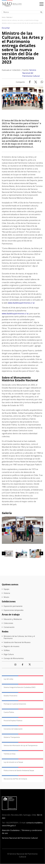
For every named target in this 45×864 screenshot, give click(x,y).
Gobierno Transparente (12, 737)
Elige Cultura (9, 654)
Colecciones (8, 623)
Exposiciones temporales (13, 610)
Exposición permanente (13, 606)
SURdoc (7, 650)
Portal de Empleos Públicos (13, 721)
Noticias (9, 17)
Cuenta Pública (9, 712)
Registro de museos (11, 646)
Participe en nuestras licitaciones (15, 704)
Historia (7, 593)
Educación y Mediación (13, 619)
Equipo (6, 589)
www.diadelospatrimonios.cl (20, 303)
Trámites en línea (9, 754)
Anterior (4, 530)
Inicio (3, 17)
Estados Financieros (10, 696)
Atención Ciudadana (11, 830)
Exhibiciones (8, 601)
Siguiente (41, 530)
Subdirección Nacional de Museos (17, 642)
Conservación (9, 627)
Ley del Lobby (8, 679)
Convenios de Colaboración (13, 729)
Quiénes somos (10, 584)
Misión (6, 597)
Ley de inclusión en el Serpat (13, 762)
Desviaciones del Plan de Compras (15, 779)
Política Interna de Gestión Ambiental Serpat (19, 770)
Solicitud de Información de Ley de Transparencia (20, 745)
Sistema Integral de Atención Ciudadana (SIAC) (19, 687)
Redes (5, 631)
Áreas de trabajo (11, 614)
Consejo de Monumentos (14, 658)
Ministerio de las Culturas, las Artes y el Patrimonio (19, 637)
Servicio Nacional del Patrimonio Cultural (31, 73)
